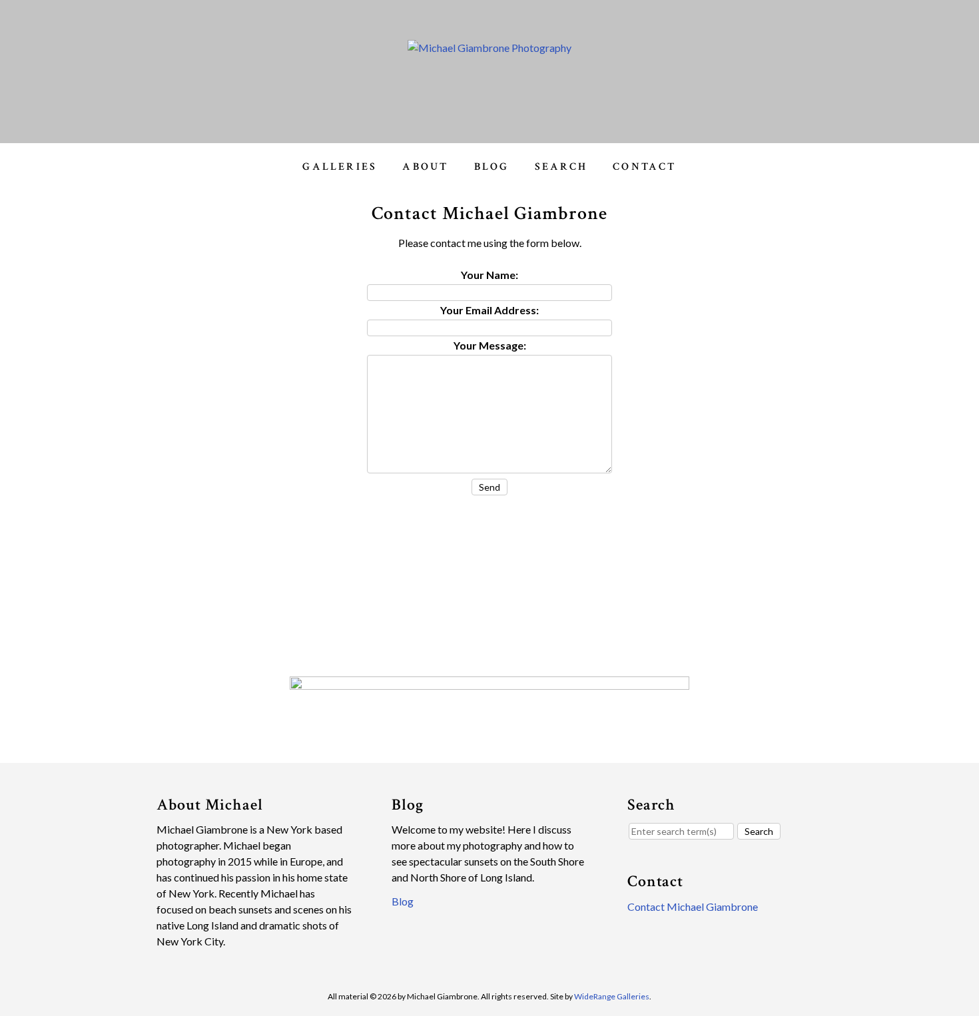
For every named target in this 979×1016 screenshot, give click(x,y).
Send (489, 487)
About (425, 167)
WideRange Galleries (611, 996)
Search (561, 167)
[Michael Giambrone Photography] (489, 47)
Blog (491, 167)
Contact (644, 167)
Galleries (339, 167)
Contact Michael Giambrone (692, 906)
